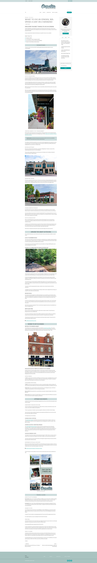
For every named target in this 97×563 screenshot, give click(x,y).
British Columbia (54, 12)
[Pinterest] (71, 1)
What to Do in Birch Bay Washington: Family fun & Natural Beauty (49, 545)
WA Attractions (31, 17)
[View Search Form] (25, 12)
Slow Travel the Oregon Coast (65, 53)
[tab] (62, 37)
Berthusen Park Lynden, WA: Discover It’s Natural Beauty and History (32, 545)
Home (40, 12)
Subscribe (69, 12)
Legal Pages (27, 557)
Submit (65, 68)
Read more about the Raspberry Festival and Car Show (34, 448)
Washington (49, 12)
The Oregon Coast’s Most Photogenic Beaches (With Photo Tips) (65, 56)
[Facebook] (68, 1)
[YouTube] (70, 1)
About (26, 555)
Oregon (44, 12)
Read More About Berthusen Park (31, 320)
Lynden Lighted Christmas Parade (31, 426)
